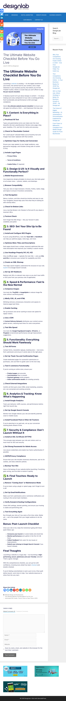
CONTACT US (39, 20)
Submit (5, 268)
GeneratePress (42, 698)
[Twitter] (8, 590)
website (14, 83)
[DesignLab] (16, 6)
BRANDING (15, 15)
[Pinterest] (14, 590)
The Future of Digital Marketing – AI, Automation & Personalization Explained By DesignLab (58, 114)
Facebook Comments (22, 611)
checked (34, 565)
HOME (6, 15)
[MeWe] (20, 590)
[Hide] (0, 42)
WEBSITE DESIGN (41, 15)
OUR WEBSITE (27, 20)
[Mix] (23, 590)
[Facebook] (4, 590)
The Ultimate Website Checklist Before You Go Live (19, 596)
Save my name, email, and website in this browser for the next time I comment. (23, 649)
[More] (29, 590)
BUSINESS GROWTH (55, 15)
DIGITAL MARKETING (27, 15)
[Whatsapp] (26, 590)
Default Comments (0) (9, 611)
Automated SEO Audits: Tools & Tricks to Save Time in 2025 (21, 598)
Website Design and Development (14, 594)
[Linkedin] (11, 590)
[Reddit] (17, 590)
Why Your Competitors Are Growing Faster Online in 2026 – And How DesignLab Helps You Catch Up (57, 63)
